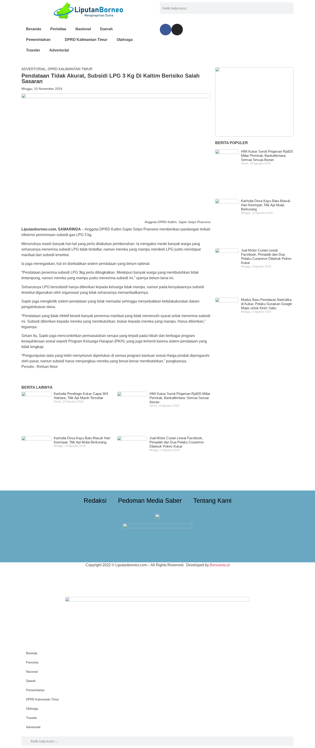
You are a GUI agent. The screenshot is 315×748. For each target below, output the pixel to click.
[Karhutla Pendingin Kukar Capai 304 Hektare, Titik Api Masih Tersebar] (254, 101)
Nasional (83, 29)
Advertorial (59, 50)
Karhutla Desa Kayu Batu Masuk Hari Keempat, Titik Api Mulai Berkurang (82, 440)
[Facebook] (165, 29)
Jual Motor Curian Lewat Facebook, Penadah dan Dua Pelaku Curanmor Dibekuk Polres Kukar (176, 442)
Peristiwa (58, 29)
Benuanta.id (220, 565)
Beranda (33, 29)
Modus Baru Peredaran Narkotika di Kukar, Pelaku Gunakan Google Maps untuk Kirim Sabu (266, 304)
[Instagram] (177, 29)
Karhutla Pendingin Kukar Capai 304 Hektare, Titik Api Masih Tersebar (81, 396)
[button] (22, 378)
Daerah (106, 29)
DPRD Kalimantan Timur (86, 40)
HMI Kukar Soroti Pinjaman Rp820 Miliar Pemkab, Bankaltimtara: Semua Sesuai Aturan (179, 398)
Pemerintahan (38, 40)
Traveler (33, 50)
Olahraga (125, 40)
